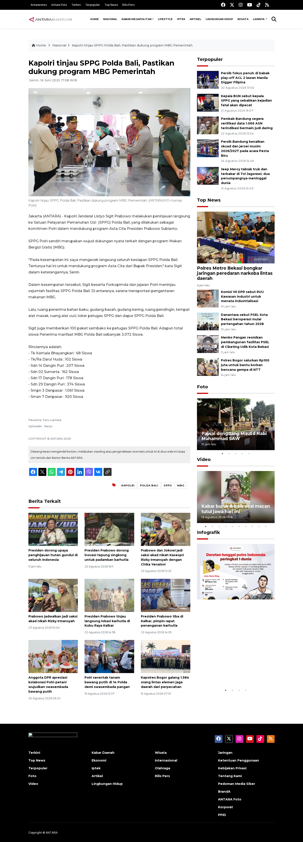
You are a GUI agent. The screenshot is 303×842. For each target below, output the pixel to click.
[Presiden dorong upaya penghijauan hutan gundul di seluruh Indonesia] (53, 529)
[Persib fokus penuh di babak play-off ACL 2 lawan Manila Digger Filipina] (208, 79)
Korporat (225, 807)
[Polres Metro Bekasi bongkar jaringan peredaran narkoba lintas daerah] (236, 237)
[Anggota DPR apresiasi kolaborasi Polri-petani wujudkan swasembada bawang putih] (53, 656)
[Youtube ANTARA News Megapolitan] (249, 5)
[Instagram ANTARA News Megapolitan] (241, 5)
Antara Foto (59, 4)
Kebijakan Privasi (232, 768)
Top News (111, 4)
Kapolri (128, 485)
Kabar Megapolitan (137, 19)
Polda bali (149, 485)
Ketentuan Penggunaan (238, 760)
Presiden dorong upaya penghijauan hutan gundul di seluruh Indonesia (53, 555)
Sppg (168, 485)
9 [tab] (259, 526)
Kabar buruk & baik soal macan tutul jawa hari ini (235, 508)
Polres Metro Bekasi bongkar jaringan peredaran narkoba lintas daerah (235, 273)
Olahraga (162, 768)
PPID (222, 815)
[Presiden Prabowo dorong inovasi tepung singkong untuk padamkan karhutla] (109, 529)
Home (94, 19)
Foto (202, 386)
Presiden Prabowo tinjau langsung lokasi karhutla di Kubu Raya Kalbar (107, 621)
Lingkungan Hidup (219, 19)
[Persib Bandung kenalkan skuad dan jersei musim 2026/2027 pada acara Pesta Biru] (208, 148)
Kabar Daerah (103, 753)
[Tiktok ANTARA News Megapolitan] (259, 5)
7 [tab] (246, 526)
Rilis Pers (128, 4)
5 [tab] (249, 453)
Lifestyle (165, 19)
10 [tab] (266, 526)
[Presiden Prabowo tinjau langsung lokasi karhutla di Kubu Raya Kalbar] (109, 595)
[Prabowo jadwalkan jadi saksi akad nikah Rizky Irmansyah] (53, 595)
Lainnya (259, 19)
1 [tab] (222, 453)
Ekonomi (99, 760)
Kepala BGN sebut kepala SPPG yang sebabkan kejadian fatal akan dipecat (246, 100)
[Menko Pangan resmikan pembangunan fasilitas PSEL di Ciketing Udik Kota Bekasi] (208, 344)
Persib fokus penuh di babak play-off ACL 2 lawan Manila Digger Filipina (245, 77)
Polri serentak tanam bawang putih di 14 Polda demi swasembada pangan (107, 682)
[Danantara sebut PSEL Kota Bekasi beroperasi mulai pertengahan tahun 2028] (208, 321)
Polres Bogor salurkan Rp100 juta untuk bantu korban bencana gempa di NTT (245, 365)
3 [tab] (236, 453)
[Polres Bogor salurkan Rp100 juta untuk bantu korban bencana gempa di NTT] (208, 367)
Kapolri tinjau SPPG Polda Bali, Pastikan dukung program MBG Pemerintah (132, 45)
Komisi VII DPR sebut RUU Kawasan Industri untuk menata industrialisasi (242, 296)
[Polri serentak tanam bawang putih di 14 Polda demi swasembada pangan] (109, 656)
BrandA (224, 792)
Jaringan (225, 753)
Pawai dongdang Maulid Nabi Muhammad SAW (234, 436)
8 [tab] (252, 526)
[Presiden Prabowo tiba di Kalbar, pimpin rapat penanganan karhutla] (165, 595)
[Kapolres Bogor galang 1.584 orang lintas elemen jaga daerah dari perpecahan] (165, 656)
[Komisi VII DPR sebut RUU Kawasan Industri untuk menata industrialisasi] (208, 298)
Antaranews (39, 4)
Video (204, 459)
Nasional (110, 19)
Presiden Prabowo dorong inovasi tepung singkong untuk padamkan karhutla (107, 555)
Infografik (208, 532)
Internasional (166, 760)
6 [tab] (239, 526)
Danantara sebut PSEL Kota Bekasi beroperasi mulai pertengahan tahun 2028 (244, 319)
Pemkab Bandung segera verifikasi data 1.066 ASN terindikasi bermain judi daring (247, 123)
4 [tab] (242, 453)
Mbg (180, 485)
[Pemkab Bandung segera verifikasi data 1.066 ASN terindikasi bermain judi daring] (208, 125)
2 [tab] (229, 453)
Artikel (195, 19)
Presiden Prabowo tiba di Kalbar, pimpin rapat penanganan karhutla (162, 621)
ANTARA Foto (229, 799)
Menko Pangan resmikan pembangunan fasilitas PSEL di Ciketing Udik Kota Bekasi (245, 342)
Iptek (181, 19)
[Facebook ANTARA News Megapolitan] (223, 5)
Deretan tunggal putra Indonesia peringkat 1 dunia (232, 672)
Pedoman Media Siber (236, 784)
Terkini (76, 4)
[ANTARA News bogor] (50, 19)
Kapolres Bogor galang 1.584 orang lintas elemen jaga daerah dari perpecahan (165, 682)
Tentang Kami (230, 776)
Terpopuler (92, 4)
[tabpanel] (236, 424)
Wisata (242, 19)
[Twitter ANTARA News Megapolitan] (232, 5)
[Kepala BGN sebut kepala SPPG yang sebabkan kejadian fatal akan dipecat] (208, 102)
